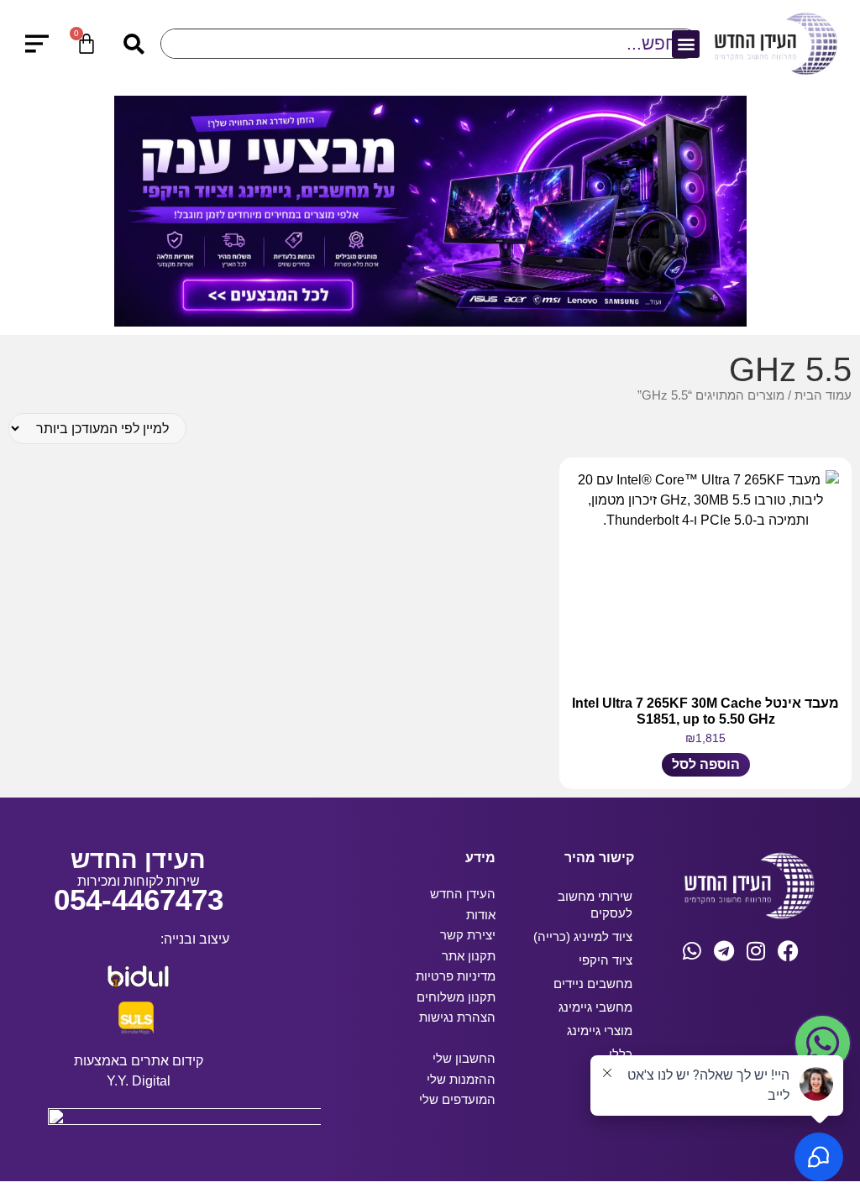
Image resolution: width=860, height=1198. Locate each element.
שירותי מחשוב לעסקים (595, 904)
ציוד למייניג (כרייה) (582, 936)
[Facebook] (788, 950)
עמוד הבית (823, 395)
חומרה (614, 1077)
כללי (620, 1054)
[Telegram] (724, 950)
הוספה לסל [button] (706, 764)
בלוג (621, 1101)
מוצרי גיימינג (599, 1030)
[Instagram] (756, 950)
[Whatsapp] (692, 950)
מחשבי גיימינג (595, 1007)
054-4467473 (138, 899)
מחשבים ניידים (592, 983)
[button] (686, 44)
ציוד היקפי (605, 960)
